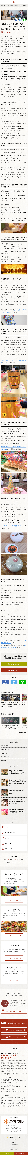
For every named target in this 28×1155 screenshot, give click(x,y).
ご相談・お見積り (15, 664)
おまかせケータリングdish (6, 5)
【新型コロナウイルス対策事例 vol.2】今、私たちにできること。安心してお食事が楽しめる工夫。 (17, 772)
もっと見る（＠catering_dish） (14, 1011)
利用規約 (14, 1147)
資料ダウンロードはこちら (15, 1037)
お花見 (19, 862)
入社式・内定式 (20, 859)
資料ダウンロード (14, 670)
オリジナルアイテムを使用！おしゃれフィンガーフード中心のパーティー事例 (17, 791)
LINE (23, 683)
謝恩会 (5, 859)
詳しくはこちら (14, 900)
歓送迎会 (12, 859)
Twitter (14, 683)
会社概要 (14, 1139)
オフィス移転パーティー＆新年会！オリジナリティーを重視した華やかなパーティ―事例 (17, 801)
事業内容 (14, 1142)
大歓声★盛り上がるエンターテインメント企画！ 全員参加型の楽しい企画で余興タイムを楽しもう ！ (10, 704)
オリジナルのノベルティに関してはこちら (12, 526)
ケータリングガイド (6, 757)
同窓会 (14, 862)
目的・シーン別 (4, 745)
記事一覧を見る (22, 732)
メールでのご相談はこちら (15, 1030)
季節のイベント (4, 753)
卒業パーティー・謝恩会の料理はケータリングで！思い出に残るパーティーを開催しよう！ (17, 811)
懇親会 (8, 862)
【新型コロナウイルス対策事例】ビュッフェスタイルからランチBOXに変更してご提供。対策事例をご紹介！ (17, 782)
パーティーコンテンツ (6, 749)
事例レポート (4, 760)
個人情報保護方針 (14, 1144)
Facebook (5, 683)
